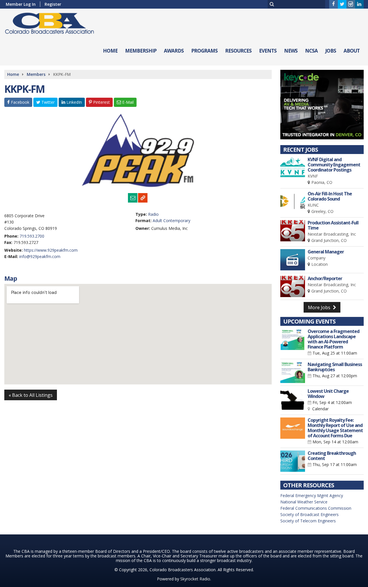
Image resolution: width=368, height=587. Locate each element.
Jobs (330, 50)
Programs (204, 50)
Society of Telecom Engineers (308, 521)
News (291, 50)
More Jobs (319, 307)
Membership (140, 50)
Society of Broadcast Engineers (309, 514)
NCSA (311, 50)
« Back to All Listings (31, 395)
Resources (238, 50)
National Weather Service (303, 502)
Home (110, 50)
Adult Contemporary (171, 220)
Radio (153, 214)
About (352, 50)
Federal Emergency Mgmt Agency (311, 495)
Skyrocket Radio (195, 579)
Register (53, 4)
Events (268, 50)
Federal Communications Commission (315, 508)
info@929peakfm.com (39, 256)
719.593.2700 (32, 236)
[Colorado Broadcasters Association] (53, 22)
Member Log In (21, 4)
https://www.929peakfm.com (51, 250)
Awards (174, 50)
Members (36, 74)
